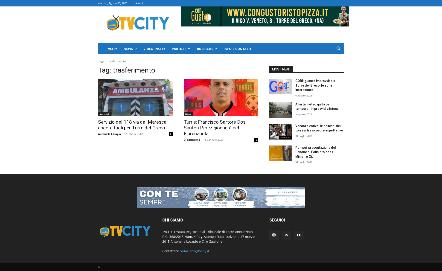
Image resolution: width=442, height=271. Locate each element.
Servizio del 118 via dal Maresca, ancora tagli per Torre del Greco (132, 125)
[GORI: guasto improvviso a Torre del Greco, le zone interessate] (280, 86)
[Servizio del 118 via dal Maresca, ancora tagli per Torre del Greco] (135, 97)
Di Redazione (192, 139)
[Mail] (286, 235)
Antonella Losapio (109, 134)
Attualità (104, 114)
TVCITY (111, 49)
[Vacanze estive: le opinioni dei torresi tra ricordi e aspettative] (280, 132)
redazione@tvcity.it (194, 251)
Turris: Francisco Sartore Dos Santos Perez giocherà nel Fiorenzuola (215, 127)
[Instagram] (274, 235)
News (128, 49)
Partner (179, 49)
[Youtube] (298, 235)
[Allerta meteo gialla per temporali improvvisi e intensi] (280, 110)
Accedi (139, 3)
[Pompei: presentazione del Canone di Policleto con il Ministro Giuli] (280, 153)
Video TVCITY (154, 49)
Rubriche (205, 49)
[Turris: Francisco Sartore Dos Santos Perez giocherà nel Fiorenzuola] (221, 97)
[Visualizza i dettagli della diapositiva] (221, 197)
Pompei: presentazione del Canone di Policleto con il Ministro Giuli (315, 152)
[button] (338, 49)
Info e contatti (237, 49)
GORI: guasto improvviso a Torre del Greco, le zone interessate (315, 85)
